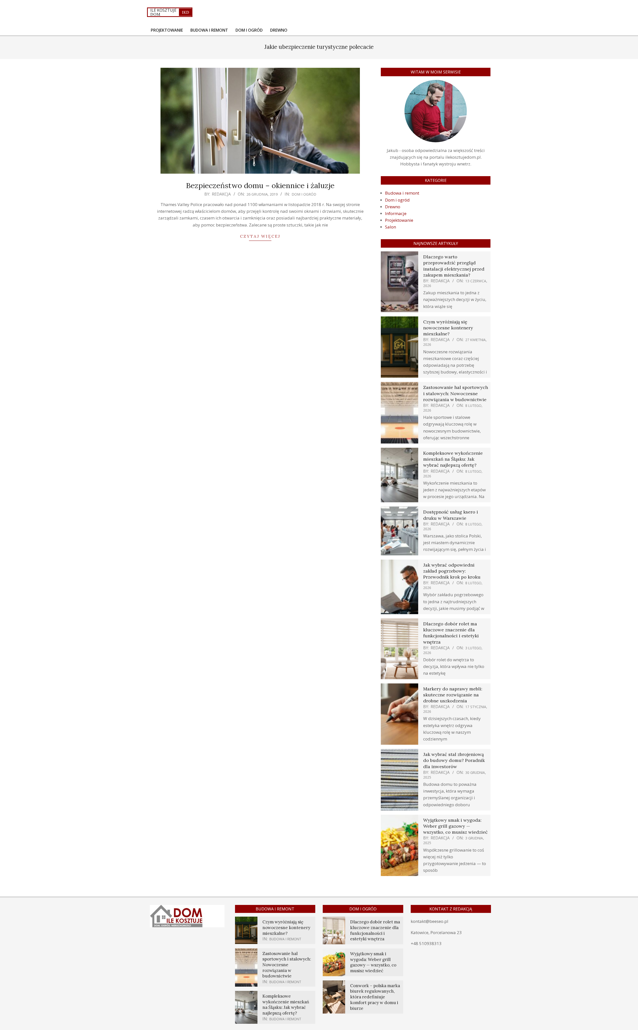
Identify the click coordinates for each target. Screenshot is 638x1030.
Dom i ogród (304, 194)
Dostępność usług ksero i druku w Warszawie (450, 515)
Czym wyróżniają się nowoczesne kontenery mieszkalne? (448, 328)
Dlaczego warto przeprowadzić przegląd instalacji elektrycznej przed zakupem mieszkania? (453, 266)
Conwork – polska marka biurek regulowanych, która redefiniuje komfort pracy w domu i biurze (375, 997)
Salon (390, 227)
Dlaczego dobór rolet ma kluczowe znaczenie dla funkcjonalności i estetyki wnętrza (451, 633)
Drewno (392, 207)
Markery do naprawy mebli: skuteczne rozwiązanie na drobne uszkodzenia (452, 695)
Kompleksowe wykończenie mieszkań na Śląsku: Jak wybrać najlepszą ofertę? (453, 459)
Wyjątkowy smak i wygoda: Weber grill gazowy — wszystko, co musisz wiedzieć (455, 826)
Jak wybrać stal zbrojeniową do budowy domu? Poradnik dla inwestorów (454, 760)
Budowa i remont (402, 193)
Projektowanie (399, 220)
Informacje (395, 213)
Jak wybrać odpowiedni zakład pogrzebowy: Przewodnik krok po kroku (451, 571)
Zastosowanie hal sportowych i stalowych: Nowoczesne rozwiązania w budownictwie (455, 393)
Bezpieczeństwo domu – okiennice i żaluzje (260, 185)
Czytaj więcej (260, 236)
